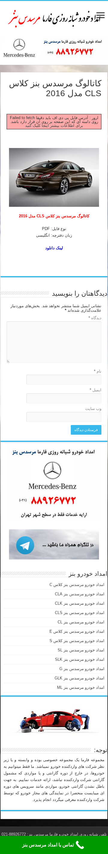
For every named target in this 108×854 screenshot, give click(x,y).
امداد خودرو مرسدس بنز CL (81, 622)
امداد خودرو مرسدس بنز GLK (79, 678)
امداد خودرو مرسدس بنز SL (81, 650)
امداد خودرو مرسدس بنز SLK (79, 659)
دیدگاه (94, 318)
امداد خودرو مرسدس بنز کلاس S (77, 640)
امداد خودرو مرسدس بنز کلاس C (77, 584)
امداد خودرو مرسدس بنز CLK (79, 603)
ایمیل (95, 390)
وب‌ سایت (93, 408)
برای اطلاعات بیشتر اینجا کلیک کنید (54, 125)
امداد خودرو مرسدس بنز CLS (79, 612)
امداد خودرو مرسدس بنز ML (80, 687)
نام (97, 371)
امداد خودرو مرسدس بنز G (81, 668)
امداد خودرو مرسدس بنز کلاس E (77, 631)
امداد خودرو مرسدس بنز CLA (79, 594)
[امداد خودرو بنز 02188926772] (54, 18)
